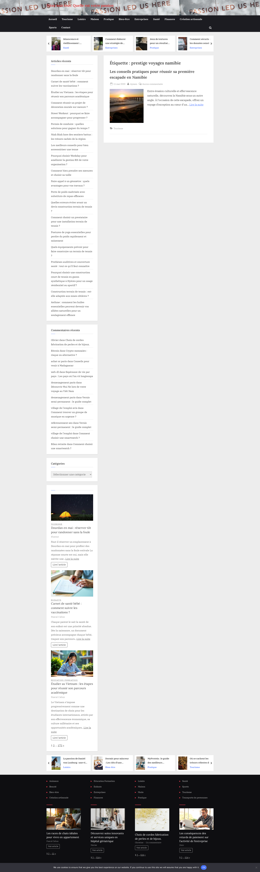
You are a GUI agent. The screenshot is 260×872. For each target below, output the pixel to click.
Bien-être (124, 19)
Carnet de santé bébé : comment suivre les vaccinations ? (66, 608)
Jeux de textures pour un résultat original (117, 41)
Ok (203, 867)
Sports (53, 27)
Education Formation (64, 680)
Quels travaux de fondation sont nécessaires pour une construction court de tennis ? (202, 761)
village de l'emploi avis (64, 407)
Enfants (56, 600)
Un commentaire (153, 842)
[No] (256, 867)
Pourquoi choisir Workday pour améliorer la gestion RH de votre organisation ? (69, 160)
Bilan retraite (58, 444)
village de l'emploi (61, 433)
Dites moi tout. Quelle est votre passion (80, 5)
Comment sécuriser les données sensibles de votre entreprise (160, 41)
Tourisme (67, 19)
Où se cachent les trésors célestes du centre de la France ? (159, 761)
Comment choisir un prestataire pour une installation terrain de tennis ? (69, 221)
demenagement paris (63, 382)
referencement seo (62, 422)
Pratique (109, 19)
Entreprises (141, 19)
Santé (156, 19)
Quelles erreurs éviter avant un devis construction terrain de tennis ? (71, 206)
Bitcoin (55, 350)
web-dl (55, 371)
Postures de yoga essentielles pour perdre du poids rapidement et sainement (71, 236)
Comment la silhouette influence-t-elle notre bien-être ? (201, 41)
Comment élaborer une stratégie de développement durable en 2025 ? (73, 41)
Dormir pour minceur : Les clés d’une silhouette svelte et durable (75, 761)
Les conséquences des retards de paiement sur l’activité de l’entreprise (194, 837)
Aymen (133, 83)
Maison (95, 19)
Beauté (52, 786)
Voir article (53, 846)
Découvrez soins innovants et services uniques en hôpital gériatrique (107, 837)
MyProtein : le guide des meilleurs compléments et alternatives (116, 761)
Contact (65, 27)
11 (53, 853)
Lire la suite (196, 104)
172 (60, 745)
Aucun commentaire (152, 84)
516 (98, 857)
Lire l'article (59, 564)
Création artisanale (191, 19)
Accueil (52, 19)
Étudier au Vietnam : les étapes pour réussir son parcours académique (72, 688)
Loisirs (82, 19)
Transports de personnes (194, 797)
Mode (141, 792)
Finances (170, 19)
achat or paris (59, 361)
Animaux (54, 781)
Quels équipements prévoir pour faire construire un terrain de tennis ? (71, 251)
